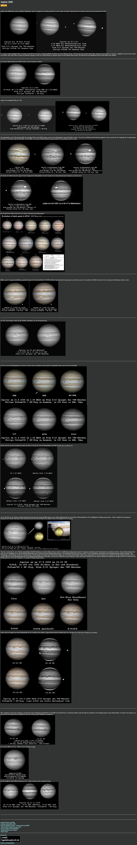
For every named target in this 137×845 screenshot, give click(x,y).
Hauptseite (3, 835)
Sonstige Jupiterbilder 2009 (8, 824)
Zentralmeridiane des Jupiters (9, 830)
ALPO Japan (4, 831)
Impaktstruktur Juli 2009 (8, 822)
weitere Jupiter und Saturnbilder (10, 828)
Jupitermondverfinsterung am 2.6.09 (11, 827)
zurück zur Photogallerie (7, 843)
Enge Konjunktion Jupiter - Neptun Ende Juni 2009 (15, 825)
